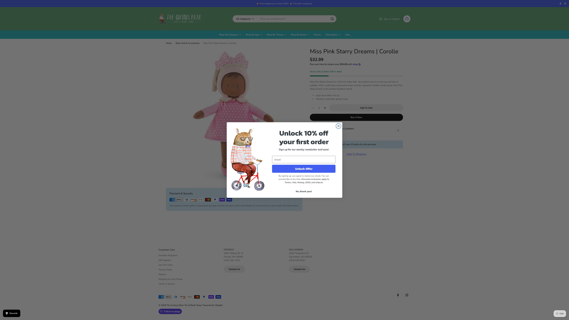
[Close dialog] (338, 126)
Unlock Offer (304, 169)
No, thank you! (304, 191)
